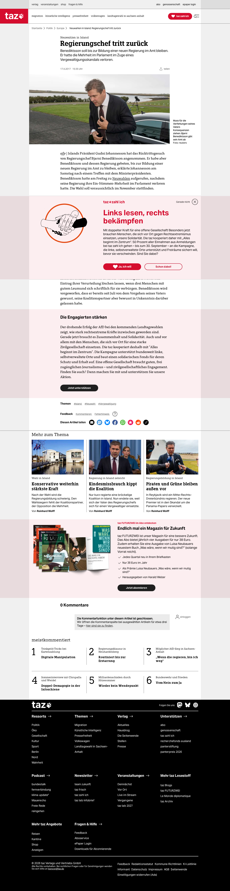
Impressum (156, 869)
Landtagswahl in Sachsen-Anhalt (91, 749)
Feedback (81, 833)
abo (162, 725)
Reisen (36, 834)
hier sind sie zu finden (99, 625)
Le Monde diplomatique (175, 796)
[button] (196, 16)
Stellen (122, 741)
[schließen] (195, 202)
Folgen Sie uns (167, 705)
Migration (81, 725)
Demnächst (125, 784)
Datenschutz (139, 869)
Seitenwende (179, 869)
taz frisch (80, 789)
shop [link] (63, 4)
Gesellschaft (39, 735)
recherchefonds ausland (175, 741)
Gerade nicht (183, 201)
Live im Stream (127, 795)
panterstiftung (169, 746)
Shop (35, 844)
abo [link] (158, 4)
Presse (122, 746)
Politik (49, 28)
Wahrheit (37, 762)
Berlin (35, 752)
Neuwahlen (121, 178)
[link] (38, 16)
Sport (35, 746)
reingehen (38, 811)
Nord (35, 757)
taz (42, 705)
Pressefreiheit (83, 735)
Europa (60, 28)
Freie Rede (38, 806)
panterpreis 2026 (171, 752)
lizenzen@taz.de (56, 868)
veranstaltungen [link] (49, 4)
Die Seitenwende (128, 735)
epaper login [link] (189, 4)
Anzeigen (37, 850)
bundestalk (39, 784)
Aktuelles (123, 725)
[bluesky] (187, 706)
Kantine (36, 839)
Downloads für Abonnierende (93, 849)
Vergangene (125, 800)
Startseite (37, 28)
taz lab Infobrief (84, 800)
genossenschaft (170, 730)
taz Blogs (166, 785)
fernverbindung (41, 789)
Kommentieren (84, 414)
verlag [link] (35, 4)
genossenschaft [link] (171, 4)
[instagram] (195, 706)
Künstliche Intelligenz (88, 730)
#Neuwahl (90, 403)
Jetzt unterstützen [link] (79, 387)
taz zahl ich (167, 735)
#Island (78, 403)
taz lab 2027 (125, 806)
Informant (124, 869)
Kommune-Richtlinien (168, 864)
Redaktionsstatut (143, 864)
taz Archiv (166, 801)
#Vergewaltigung (107, 403)
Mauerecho (39, 800)
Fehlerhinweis (102, 414)
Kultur (35, 741)
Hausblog (124, 730)
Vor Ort (122, 789)
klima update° (40, 795)
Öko (34, 730)
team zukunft (83, 784)
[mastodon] (180, 706)
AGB (167, 869)
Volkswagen (82, 741)
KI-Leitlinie (189, 864)
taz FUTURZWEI (170, 790)
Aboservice (82, 838)
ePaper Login (83, 843)
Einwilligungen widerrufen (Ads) (137, 875)
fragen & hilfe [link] (76, 4)
